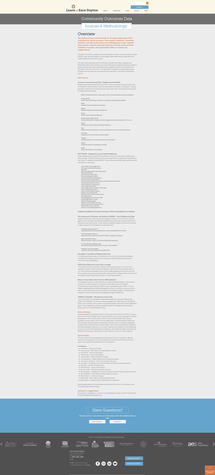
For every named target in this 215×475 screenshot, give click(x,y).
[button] (104, 11)
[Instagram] (103, 464)
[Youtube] (115, 464)
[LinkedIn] (109, 464)
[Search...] (147, 3)
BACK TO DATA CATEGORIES (210, 471)
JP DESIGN (87, 465)
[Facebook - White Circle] (98, 464)
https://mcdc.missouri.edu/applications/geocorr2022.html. (105, 292)
